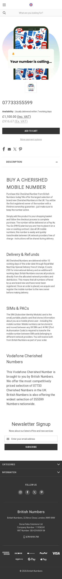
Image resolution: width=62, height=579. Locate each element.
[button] (31, 162)
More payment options (31, 139)
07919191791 (32, 537)
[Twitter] (14, 149)
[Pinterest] (20, 149)
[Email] (9, 149)
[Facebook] (3, 149)
